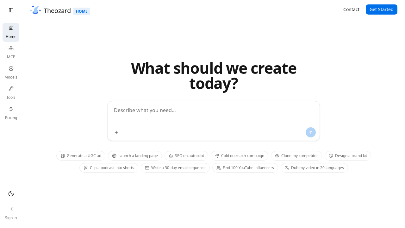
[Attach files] (116, 132)
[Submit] (311, 132)
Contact (351, 9)
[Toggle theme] (11, 193)
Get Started (382, 9)
